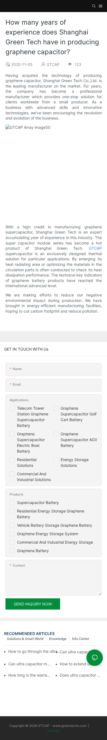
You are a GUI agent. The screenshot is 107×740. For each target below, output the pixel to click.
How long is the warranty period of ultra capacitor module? (29, 675)
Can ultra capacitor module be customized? (29, 664)
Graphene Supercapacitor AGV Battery (79, 440)
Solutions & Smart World (25, 639)
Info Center (80, 639)
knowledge (57, 639)
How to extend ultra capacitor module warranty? (81, 664)
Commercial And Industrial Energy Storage (55, 542)
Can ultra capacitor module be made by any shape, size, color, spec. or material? (81, 651)
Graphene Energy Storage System (47, 533)
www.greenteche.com (69, 726)
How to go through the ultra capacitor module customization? (34, 651)
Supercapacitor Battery (38, 502)
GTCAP (95, 248)
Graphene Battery (33, 550)
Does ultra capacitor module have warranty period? (81, 675)
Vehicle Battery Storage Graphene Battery (54, 525)
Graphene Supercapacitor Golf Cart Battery (79, 414)
